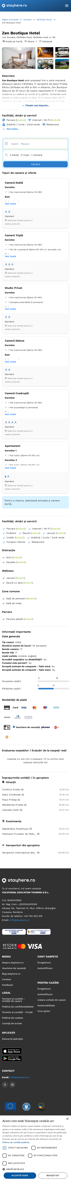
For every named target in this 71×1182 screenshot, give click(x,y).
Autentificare (45, 968)
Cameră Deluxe (14, 340)
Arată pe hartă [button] (13, 41)
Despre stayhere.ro (12, 962)
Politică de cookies (12, 1018)
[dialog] (35, 1148)
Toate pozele (63, 64)
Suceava (27, 19)
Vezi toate (10, 203)
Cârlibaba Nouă (44, 19)
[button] (35, 1169)
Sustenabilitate (46, 1005)
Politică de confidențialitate (18, 1006)
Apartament (12, 445)
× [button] (67, 1119)
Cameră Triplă (14, 235)
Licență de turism (12, 1023)
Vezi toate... (12, 129)
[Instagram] (12, 1085)
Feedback (7, 985)
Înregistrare (44, 962)
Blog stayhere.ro (11, 974)
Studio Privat (13, 287)
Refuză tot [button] (53, 1175)
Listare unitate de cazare (51, 1000)
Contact (6, 979)
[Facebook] (5, 1085)
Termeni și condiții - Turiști (17, 1012)
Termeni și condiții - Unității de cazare (13, 1000)
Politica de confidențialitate (16, 1142)
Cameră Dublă (14, 182)
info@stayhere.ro (19, 920)
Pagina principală (10, 19)
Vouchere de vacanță (14, 968)
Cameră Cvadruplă (17, 393)
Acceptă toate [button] (20, 1175)
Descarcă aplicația (12, 1039)
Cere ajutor (43, 1011)
